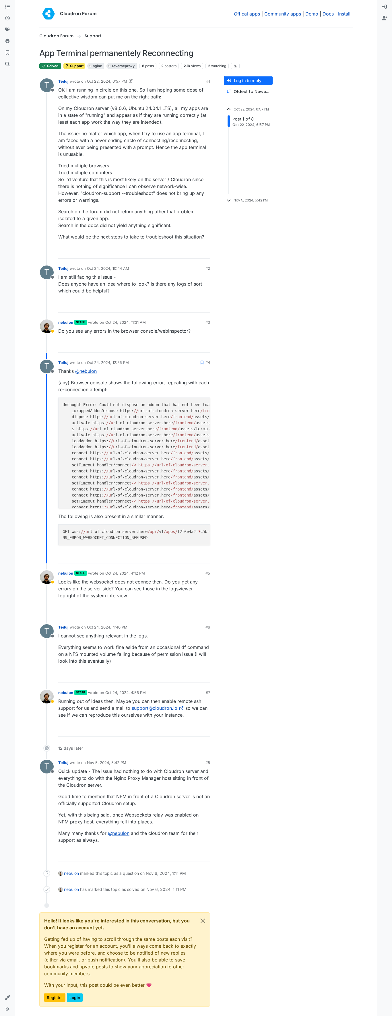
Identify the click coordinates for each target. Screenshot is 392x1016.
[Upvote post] (196, 251)
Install (344, 14)
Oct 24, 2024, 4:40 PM (107, 627)
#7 (208, 692)
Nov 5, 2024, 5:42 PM (106, 762)
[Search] (7, 64)
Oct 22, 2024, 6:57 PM (107, 81)
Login (74, 997)
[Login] (384, 6)
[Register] (384, 18)
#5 (207, 573)
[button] (7, 997)
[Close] (203, 921)
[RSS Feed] (235, 66)
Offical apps (247, 14)
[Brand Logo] (48, 14)
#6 (207, 627)
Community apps (282, 14)
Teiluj (63, 81)
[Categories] (7, 6)
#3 (207, 322)
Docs (328, 14)
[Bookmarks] (7, 52)
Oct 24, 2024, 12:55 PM (108, 362)
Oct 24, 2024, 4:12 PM (125, 573)
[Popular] (7, 41)
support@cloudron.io (154, 708)
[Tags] (7, 29)
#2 (207, 268)
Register (55, 997)
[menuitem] (384, 6)
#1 (208, 81)
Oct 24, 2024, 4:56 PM (125, 692)
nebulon (65, 322)
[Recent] (7, 18)
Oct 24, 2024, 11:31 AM (125, 322)
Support (76, 66)
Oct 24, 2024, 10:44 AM (108, 268)
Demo (311, 14)
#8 (207, 762)
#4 (207, 362)
